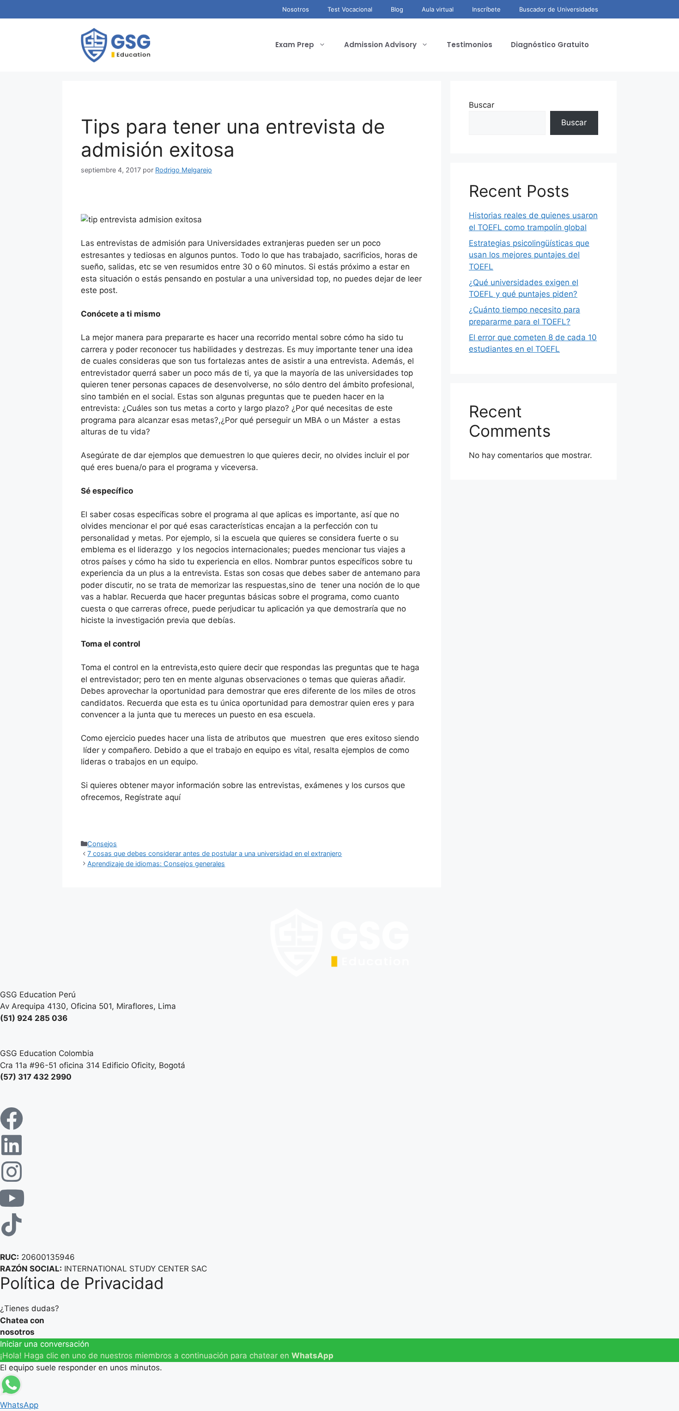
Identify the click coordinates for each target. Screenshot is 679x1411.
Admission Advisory (380, 44)
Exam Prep (294, 44)
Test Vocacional (349, 9)
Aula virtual (438, 9)
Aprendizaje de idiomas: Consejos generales (156, 863)
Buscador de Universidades (558, 9)
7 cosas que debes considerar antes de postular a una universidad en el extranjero (214, 853)
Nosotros (295, 9)
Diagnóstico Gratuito (550, 44)
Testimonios (469, 44)
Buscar (481, 105)
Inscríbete (486, 9)
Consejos (102, 844)
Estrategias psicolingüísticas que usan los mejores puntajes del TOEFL (529, 254)
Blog (397, 9)
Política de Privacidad (82, 1283)
